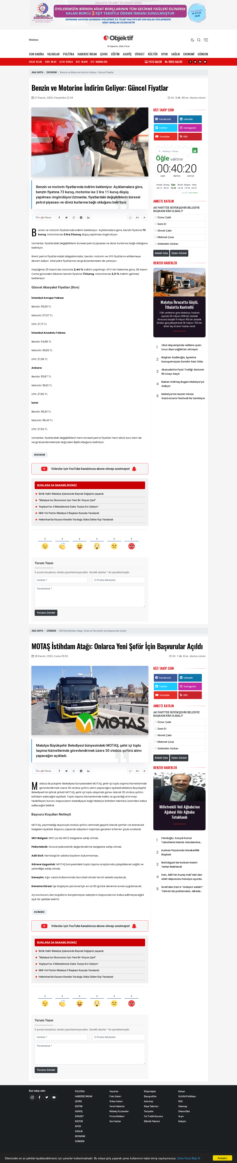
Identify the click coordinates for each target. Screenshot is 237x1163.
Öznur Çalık (164, 217)
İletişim (182, 1121)
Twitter (163, 128)
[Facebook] (190, 62)
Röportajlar (150, 1091)
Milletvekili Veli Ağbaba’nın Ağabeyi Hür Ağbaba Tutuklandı (179, 812)
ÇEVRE (104, 54)
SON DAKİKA (36, 54)
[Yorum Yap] (130, 217)
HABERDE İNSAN (87, 54)
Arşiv (181, 1116)
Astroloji (148, 1101)
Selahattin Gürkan (168, 243)
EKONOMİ (188, 54)
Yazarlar (113, 1091)
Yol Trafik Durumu (153, 1116)
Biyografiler (150, 1096)
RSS (185, 136)
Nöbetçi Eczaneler (119, 1111)
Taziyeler (149, 1111)
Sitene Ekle (184, 1111)
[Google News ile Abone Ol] (43, 217)
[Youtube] (205, 62)
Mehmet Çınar (166, 237)
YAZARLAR (53, 54)
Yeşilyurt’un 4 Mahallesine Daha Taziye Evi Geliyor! (68, 506)
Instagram (190, 128)
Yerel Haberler (117, 1106)
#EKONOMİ (39, 455)
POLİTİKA (68, 54)
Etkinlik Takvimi (152, 1121)
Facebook (165, 119)
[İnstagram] (32, 1097)
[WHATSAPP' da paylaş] (74, 217)
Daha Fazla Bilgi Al (188, 1158)
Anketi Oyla (161, 253)
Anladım (222, 1158)
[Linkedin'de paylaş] (88, 217)
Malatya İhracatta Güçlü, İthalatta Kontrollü (179, 304)
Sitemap (182, 1106)
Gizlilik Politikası (187, 1096)
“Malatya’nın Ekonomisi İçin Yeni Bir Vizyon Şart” (67, 500)
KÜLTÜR (153, 54)
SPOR (164, 54)
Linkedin (188, 119)
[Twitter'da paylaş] (66, 217)
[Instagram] (200, 62)
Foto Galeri (115, 1096)
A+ (137, 217)
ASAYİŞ (127, 54)
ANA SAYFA (37, 72)
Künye (181, 1091)
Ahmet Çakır (165, 230)
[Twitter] (195, 62)
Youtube (164, 136)
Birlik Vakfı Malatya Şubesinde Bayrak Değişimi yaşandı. (71, 493)
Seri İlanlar (115, 1121)
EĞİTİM (115, 54)
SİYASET (140, 54)
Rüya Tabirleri (151, 1106)
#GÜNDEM (39, 912)
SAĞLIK (175, 54)
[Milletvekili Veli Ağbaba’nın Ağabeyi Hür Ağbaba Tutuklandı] (179, 787)
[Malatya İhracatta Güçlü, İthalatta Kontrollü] (179, 283)
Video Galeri (116, 1101)
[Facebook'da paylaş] (59, 217)
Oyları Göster (179, 253)
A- (144, 217)
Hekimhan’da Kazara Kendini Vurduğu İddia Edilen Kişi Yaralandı (76, 519)
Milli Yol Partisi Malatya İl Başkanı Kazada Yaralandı (69, 513)
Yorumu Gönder (46, 612)
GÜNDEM (203, 54)
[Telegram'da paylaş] (81, 217)
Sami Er (162, 224)
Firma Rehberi (116, 1116)
